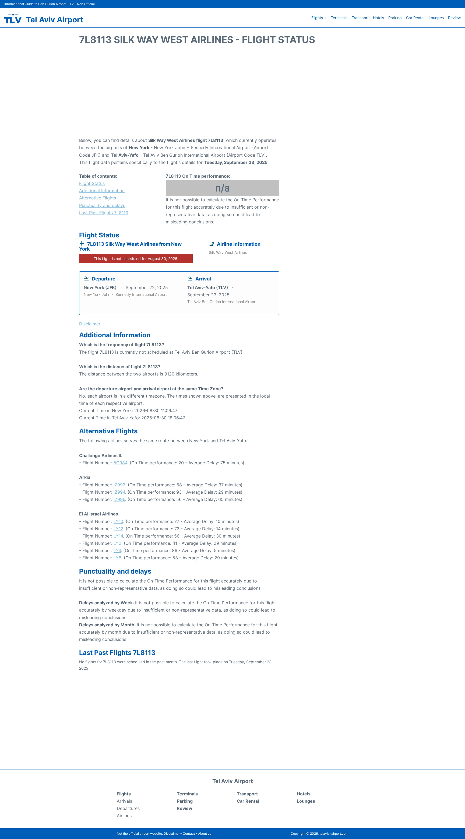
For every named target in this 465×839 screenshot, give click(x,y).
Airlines (124, 815)
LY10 (118, 521)
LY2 (117, 543)
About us (204, 833)
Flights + (318, 17)
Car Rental (415, 17)
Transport (360, 17)
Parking (395, 17)
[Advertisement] (232, 93)
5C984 (120, 462)
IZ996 (119, 499)
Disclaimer (171, 833)
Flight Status (92, 183)
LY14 (118, 536)
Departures (128, 808)
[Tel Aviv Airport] (13, 17)
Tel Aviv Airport (54, 19)
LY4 (117, 550)
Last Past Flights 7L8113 (103, 212)
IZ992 (119, 484)
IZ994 (119, 492)
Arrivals (124, 801)
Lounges (436, 17)
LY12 (118, 528)
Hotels (378, 17)
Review (454, 17)
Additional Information (102, 190)
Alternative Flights (97, 198)
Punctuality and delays (102, 205)
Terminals (339, 17)
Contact (189, 833)
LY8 (117, 557)
